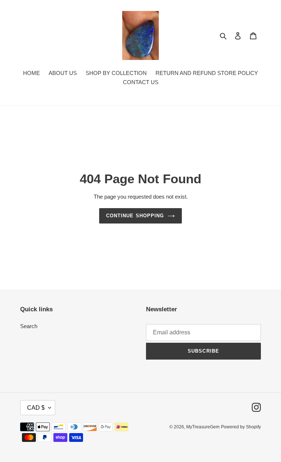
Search (28, 326)
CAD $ (36, 408)
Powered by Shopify (241, 426)
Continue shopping (135, 215)
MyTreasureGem (203, 426)
